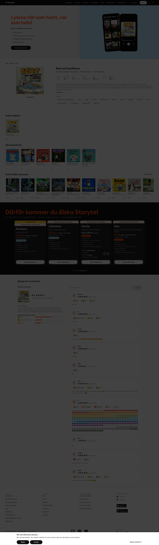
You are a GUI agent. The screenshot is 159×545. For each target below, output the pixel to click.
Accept (36, 542)
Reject (23, 542)
